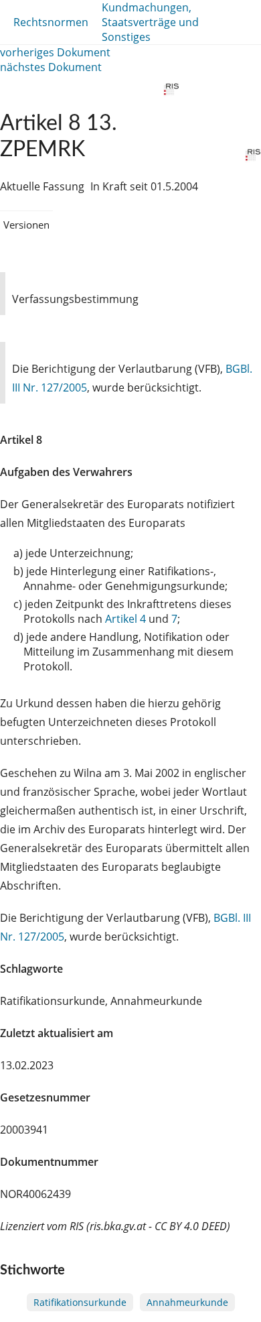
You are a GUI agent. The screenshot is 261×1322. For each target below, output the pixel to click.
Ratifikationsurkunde (79, 1302)
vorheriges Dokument (55, 52)
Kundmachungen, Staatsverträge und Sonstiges (150, 22)
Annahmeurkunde (187, 1302)
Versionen (26, 224)
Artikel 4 (125, 618)
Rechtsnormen (50, 22)
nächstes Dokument (51, 67)
